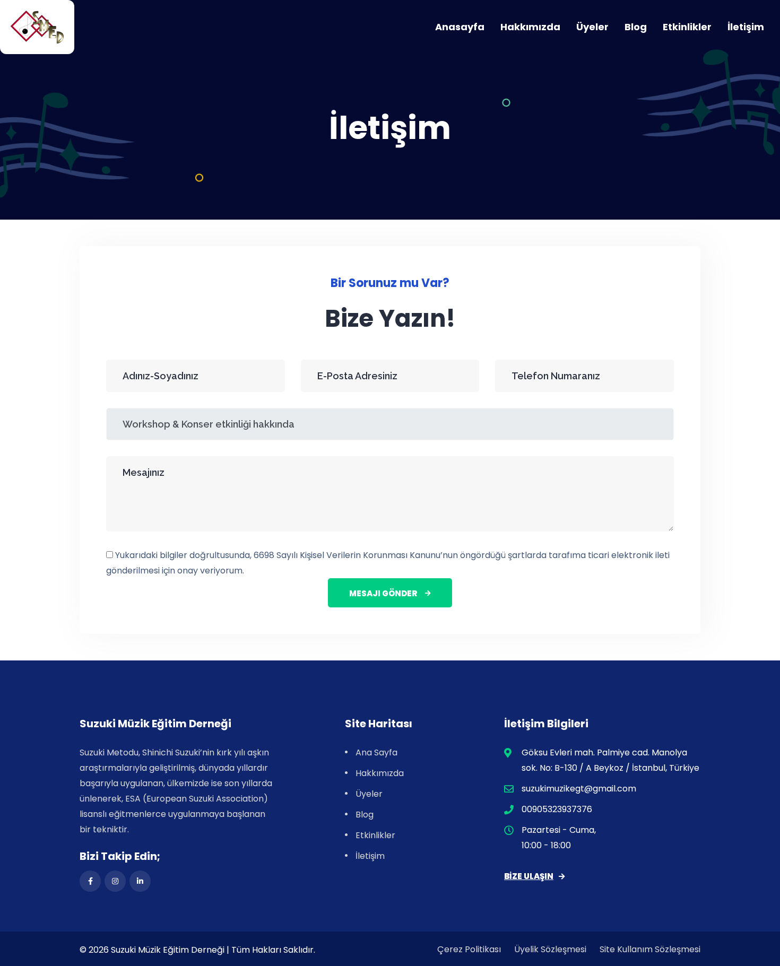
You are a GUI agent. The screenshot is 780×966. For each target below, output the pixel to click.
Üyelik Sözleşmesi (550, 949)
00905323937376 (557, 809)
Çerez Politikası (469, 949)
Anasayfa (459, 26)
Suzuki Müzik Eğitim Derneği (167, 950)
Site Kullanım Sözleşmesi (650, 949)
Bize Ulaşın (528, 876)
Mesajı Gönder (383, 593)
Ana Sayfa (376, 752)
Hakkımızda (530, 26)
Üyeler (592, 26)
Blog (636, 26)
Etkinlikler (687, 26)
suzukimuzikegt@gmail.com (579, 788)
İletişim (745, 26)
